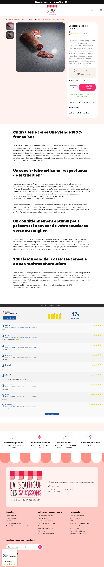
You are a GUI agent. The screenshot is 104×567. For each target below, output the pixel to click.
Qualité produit (43, 518)
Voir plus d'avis (52, 414)
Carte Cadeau (11, 516)
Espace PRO (74, 528)
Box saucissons (11, 518)
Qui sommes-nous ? (45, 516)
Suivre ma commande (46, 534)
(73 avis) (84, 33)
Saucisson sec (19, 19)
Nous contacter (75, 526)
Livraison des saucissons (47, 521)
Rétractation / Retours (78, 534)
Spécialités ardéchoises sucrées (18, 526)
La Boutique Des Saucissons (54, 564)
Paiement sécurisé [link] (90, 442)
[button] (2, 10)
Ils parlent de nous (44, 526)
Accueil (8, 19)
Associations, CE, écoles (78, 531)
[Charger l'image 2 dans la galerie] (10, 35)
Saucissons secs (12, 521)
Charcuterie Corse (35, 19)
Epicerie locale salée (13, 523)
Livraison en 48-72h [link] (39, 442)
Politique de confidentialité (79, 523)
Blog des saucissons (45, 528)
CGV (71, 521)
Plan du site (42, 531)
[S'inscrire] (40, 547)
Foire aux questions (77, 516)
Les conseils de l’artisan (46, 523)
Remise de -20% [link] (64, 442)
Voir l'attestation (9, 317)
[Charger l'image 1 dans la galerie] (10, 26)
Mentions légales (76, 518)
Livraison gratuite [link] (13, 442)
